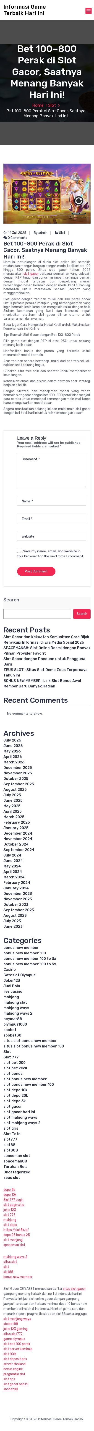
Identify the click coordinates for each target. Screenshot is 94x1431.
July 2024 (12, 855)
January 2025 (16, 828)
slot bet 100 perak (16, 1344)
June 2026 (13, 746)
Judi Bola (11, 986)
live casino (12, 991)
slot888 (10, 1150)
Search (11, 600)
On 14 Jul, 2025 (14, 233)
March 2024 (14, 877)
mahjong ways (16, 1008)
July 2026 (12, 740)
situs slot (10, 1262)
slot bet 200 (14, 1062)
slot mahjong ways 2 (21, 1123)
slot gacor (31, 274)
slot (6, 1267)
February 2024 (16, 882)
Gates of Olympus (19, 975)
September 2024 (18, 850)
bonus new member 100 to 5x (29, 964)
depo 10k (9, 1195)
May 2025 (12, 806)
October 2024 (16, 844)
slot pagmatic (13, 1205)
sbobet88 (12, 1035)
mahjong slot (15, 1002)
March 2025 (13, 817)
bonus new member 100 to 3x (29, 958)
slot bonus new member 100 (28, 1084)
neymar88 (12, 1019)
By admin (40, 233)
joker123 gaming (15, 1329)
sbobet (9, 1030)
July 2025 (12, 795)
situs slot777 (13, 1334)
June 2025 (13, 800)
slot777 (10, 1139)
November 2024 (17, 839)
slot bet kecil (15, 1068)
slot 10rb (9, 1354)
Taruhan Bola (15, 1167)
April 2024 (12, 872)
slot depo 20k (15, 1095)
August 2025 (15, 789)
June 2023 (13, 926)
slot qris (10, 1128)
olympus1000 (15, 1024)
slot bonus (13, 1073)
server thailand (14, 1364)
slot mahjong (13, 1240)
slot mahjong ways (20, 1117)
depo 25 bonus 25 (16, 1235)
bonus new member (21, 947)
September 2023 (18, 910)
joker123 (9, 1210)
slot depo (10, 1225)
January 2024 (16, 888)
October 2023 (15, 904)
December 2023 (17, 893)
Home (38, 105)
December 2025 (17, 767)
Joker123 (11, 980)
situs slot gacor (74, 1289)
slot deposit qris (15, 1359)
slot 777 (9, 1215)
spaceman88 (15, 1161)
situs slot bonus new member (30, 1041)
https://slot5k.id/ (16, 1230)
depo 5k (9, 1190)
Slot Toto (12, 1134)
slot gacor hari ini (19, 1112)
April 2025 (12, 811)
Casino (9, 969)
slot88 (9, 1145)
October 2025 (15, 778)
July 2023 (12, 921)
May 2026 (12, 751)
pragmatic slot (14, 1374)
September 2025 (18, 784)
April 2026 (12, 757)
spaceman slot (16, 1156)
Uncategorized (16, 1172)
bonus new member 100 (24, 953)
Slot (52, 105)
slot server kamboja (17, 1349)
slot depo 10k (15, 1090)
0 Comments (17, 238)
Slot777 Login (13, 1200)
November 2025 (17, 773)
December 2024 (17, 833)
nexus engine (13, 1369)
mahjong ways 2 (17, 1013)
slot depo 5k (14, 1101)
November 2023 (17, 899)
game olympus (14, 1339)
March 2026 (14, 762)
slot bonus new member (25, 1079)
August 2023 (15, 915)
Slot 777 (11, 1057)
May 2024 (12, 866)
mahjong (11, 997)
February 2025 (16, 822)
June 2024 (13, 861)
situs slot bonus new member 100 (33, 1046)
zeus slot (11, 1177)
